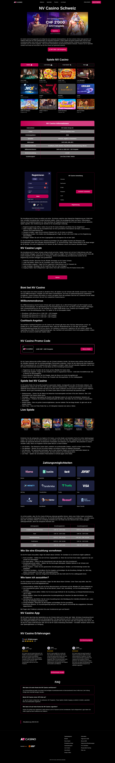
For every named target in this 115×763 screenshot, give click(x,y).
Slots (84, 64)
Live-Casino (47, 64)
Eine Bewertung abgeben (86, 640)
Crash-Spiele (66, 64)
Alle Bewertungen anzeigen (57, 672)
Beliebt (28, 64)
